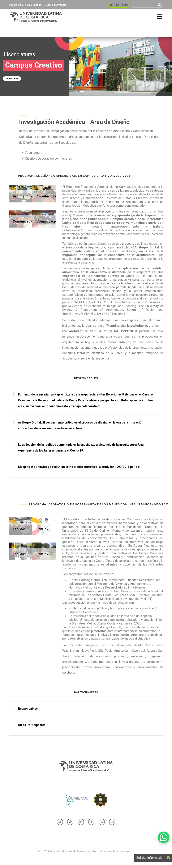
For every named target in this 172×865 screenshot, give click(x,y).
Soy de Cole (16, 5)
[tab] (86, 400)
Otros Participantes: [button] (32, 725)
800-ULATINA (119, 4)
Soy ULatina (34, 5)
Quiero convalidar (55, 5)
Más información (12, 79)
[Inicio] (36, 16)
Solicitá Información (149, 858)
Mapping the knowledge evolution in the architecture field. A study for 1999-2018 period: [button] (79, 466)
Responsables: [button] (28, 708)
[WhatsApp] (163, 837)
